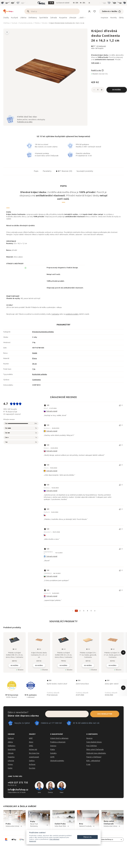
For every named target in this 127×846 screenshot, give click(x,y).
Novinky (113, 18)
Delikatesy (11, 746)
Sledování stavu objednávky (96, 753)
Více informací (54, 839)
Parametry (47, 171)
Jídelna (10, 742)
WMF (31, 738)
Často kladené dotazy (94, 742)
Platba (52, 749)
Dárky (121, 18)
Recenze (89, 738)
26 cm (34, 364)
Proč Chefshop (91, 746)
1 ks (33, 369)
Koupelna (11, 757)
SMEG (31, 746)
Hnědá (34, 353)
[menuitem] (6, 18)
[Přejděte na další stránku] (94, 611)
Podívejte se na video (24, 122)
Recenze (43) (65, 171)
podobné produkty (72, 314)
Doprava (53, 746)
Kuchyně (11, 738)
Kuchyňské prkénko (39, 374)
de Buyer (32, 764)
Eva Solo (32, 768)
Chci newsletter (104, 714)
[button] (14, 665)
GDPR (52, 757)
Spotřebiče (12, 749)
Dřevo (34, 358)
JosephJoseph (34, 757)
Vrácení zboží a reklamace (59, 738)
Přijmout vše (87, 837)
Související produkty (85, 171)
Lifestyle (11, 761)
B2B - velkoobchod (93, 761)
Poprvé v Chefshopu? (93, 757)
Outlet (10, 768)
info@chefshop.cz (18, 789)
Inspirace (104, 18)
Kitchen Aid (33, 749)
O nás (88, 764)
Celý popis (95, 63)
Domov (10, 764)
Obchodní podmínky (57, 761)
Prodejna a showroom (57, 742)
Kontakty (53, 753)
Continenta (55, 314)
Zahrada (10, 753)
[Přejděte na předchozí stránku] (72, 611)
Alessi (31, 742)
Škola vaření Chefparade (95, 749)
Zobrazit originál (51, 411)
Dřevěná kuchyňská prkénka (43, 332)
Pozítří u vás (96, 70)
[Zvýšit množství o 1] (102, 90)
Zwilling (31, 761)
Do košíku (116, 90)
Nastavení (32, 841)
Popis (36, 171)
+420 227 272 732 (18, 782)
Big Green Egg (34, 753)
